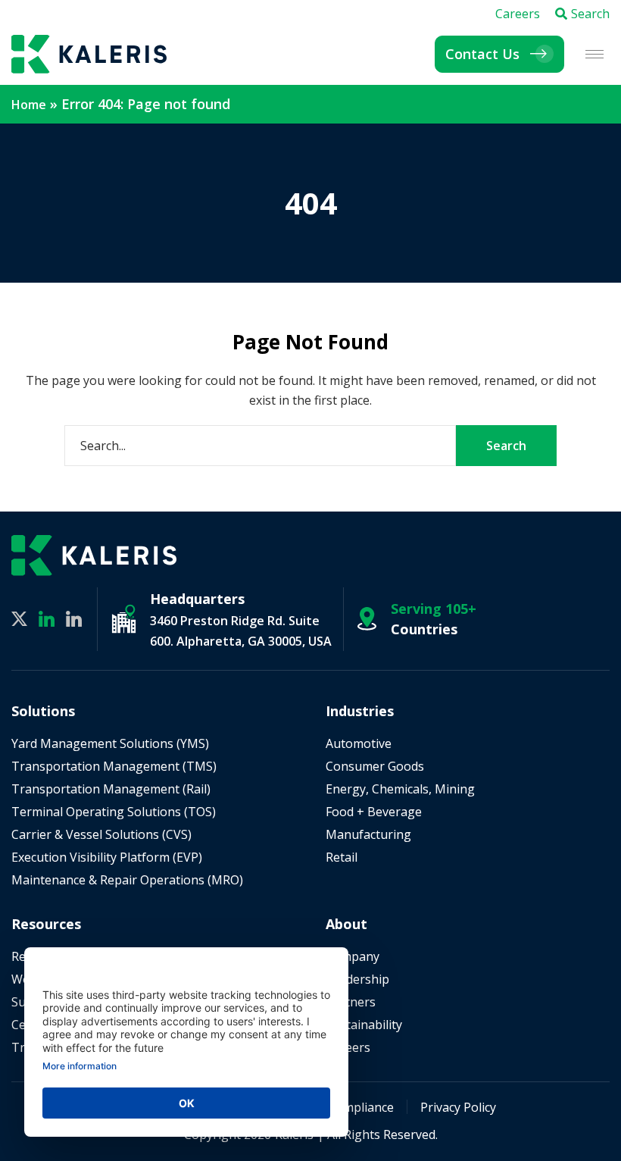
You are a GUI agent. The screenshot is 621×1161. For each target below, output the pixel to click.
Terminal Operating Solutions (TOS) (113, 811)
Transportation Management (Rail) (111, 789)
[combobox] (260, 445)
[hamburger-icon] (594, 54)
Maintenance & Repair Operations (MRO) (127, 880)
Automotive (359, 743)
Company (352, 956)
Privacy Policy (458, 1107)
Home (28, 104)
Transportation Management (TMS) (114, 766)
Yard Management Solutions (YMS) (110, 743)
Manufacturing (368, 834)
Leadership (357, 979)
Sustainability (364, 1024)
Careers (517, 13)
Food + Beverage (374, 811)
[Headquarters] (124, 619)
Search (590, 13)
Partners (351, 1002)
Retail (341, 857)
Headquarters (197, 599)
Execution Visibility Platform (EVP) (106, 857)
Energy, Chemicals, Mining (400, 789)
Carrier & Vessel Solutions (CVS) (101, 834)
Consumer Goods (375, 766)
